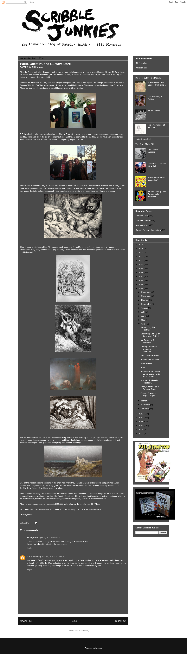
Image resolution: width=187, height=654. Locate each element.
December (146, 292)
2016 (141, 280)
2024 (141, 248)
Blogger (98, 648)
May (143, 320)
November (146, 296)
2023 (141, 253)
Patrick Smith (141, 68)
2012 (141, 417)
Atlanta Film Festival (150, 359)
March (144, 401)
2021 (141, 260)
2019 (141, 268)
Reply (29, 548)
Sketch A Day (141, 215)
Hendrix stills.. (147, 363)
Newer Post (26, 621)
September (146, 304)
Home (74, 621)
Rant (143, 367)
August (144, 308)
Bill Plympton (141, 63)
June (143, 316)
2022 (141, 256)
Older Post (120, 621)
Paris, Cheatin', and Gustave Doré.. (46, 64)
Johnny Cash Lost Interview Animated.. (149, 349)
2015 (141, 284)
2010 (141, 425)
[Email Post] (35, 523)
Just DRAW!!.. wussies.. (154, 150)
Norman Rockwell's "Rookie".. (149, 381)
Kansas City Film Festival (148, 328)
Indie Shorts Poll (142, 139)
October (145, 300)
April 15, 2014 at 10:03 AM (53, 556)
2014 (141, 288)
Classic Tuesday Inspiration (148, 230)
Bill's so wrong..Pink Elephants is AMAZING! (157, 194)
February (145, 404)
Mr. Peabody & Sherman (147, 341)
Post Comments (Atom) (79, 630)
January (145, 408)
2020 (141, 264)
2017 (141, 276)
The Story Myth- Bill (144, 144)
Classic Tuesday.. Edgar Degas (149, 394)
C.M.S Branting (34, 556)
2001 (141, 433)
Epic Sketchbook (143, 220)
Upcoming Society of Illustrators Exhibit (150, 335)
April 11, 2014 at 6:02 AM (49, 538)
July (143, 312)
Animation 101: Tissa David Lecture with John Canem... (150, 374)
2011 (141, 421)
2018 (141, 272)
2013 (141, 414)
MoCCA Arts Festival (150, 355)
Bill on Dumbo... (155, 110)
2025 (141, 244)
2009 (141, 429)
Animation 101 (142, 225)
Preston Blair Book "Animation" (156, 178)
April (143, 324)
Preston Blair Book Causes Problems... (157, 83)
